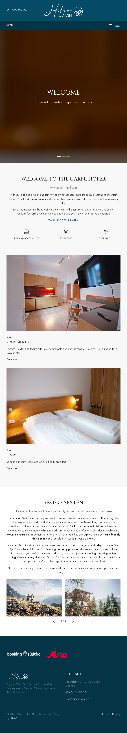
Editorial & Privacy (110, 714)
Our (9, 336)
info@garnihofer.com (77, 699)
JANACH (14, 718)
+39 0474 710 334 (17, 10)
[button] (54, 621)
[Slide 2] (63, 156)
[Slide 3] (68, 156)
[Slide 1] (59, 156)
